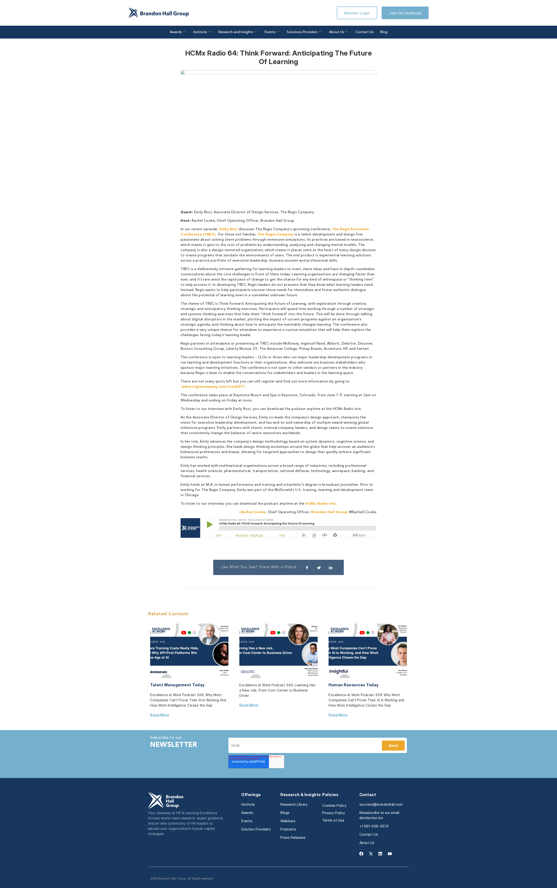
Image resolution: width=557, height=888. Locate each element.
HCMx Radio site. (321, 504)
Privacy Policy (333, 813)
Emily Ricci (228, 229)
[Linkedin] (380, 854)
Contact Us (365, 32)
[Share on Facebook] (307, 567)
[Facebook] (361, 854)
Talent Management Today (177, 685)
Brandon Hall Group (329, 512)
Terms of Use (333, 820)
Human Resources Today (354, 685)
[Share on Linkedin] (330, 567)
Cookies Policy (334, 805)
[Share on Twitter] (319, 567)
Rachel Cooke (253, 512)
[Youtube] (390, 854)
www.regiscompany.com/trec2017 (213, 387)
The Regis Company (275, 234)
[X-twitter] (371, 854)
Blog (384, 32)
